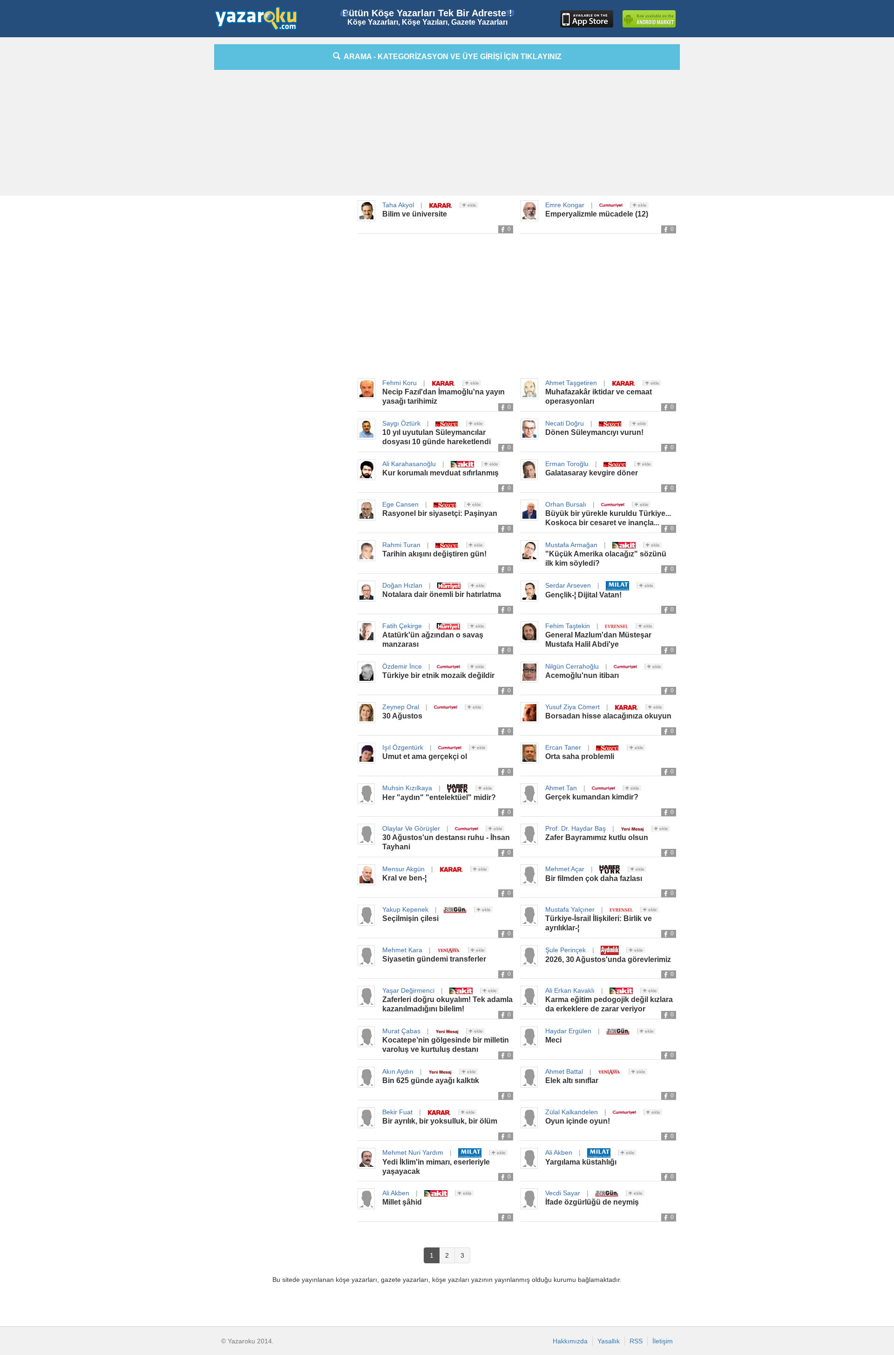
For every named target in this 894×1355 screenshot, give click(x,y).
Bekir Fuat (397, 1112)
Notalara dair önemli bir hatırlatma (441, 594)
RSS (636, 1341)
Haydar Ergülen (568, 1031)
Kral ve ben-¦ (404, 878)
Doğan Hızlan (402, 585)
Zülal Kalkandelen (571, 1112)
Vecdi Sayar (562, 1193)
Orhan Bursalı (565, 504)
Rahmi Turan (401, 545)
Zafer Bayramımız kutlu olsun (596, 837)
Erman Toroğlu (567, 463)
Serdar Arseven (568, 585)
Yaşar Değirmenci (408, 990)
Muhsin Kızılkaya (407, 788)
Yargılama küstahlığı (580, 1162)
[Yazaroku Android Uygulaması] (649, 18)
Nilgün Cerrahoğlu (572, 666)
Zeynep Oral (400, 707)
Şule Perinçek (565, 950)
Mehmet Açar (564, 869)
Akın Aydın (397, 1071)
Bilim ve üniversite (414, 214)
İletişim (662, 1341)
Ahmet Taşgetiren (571, 382)
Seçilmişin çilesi (410, 918)
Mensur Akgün (403, 869)
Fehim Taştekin (567, 626)
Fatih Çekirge (402, 626)
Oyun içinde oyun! (577, 1121)
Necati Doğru (564, 423)
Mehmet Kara (402, 950)
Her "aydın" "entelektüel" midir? (439, 797)
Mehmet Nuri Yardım (412, 1152)
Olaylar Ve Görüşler (411, 828)
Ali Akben (558, 1152)
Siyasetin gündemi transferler (434, 959)
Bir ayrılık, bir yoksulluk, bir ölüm (439, 1121)
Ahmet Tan (561, 788)
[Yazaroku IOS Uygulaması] (586, 18)
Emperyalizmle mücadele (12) (596, 214)
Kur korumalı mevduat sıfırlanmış (440, 473)
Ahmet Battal (564, 1071)
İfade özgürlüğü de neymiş (592, 1202)
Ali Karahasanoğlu (409, 463)
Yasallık (608, 1341)
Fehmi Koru (399, 382)
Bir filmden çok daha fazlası (593, 878)
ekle (471, 205)
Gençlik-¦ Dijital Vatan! (583, 595)
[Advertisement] (172, 184)
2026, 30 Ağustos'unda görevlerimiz (608, 959)
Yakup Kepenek (405, 909)
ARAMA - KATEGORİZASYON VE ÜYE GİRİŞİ (451, 57)
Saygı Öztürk (401, 423)
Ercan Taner (563, 747)
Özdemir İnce (402, 666)
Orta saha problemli (579, 756)
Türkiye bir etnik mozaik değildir (438, 675)
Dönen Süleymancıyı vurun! (594, 432)
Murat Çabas (401, 1031)
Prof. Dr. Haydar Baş (575, 828)
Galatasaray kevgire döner (591, 473)
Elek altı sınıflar (571, 1080)
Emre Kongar (564, 205)
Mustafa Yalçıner (570, 909)
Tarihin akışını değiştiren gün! (434, 554)
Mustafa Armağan (571, 545)
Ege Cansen (400, 504)
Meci (553, 1040)
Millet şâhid (402, 1202)
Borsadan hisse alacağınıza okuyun (608, 716)
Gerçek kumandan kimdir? (591, 797)
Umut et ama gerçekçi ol (424, 756)
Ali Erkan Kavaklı (570, 990)
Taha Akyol (398, 205)
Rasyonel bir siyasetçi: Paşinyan (439, 513)
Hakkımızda (570, 1341)
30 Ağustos (402, 716)
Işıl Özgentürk (402, 747)
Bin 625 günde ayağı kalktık (430, 1080)
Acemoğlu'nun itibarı (582, 675)
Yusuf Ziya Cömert (572, 707)
